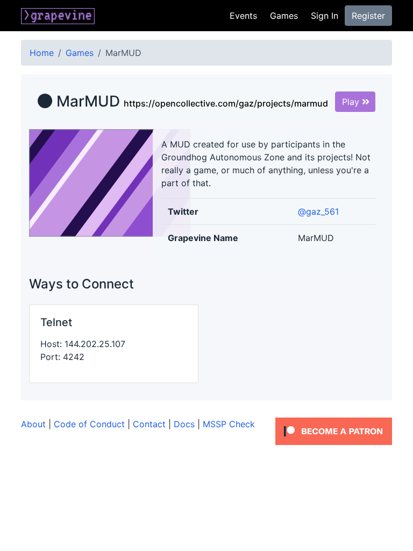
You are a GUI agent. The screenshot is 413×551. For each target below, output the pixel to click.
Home (42, 52)
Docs (184, 424)
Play (352, 101)
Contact (149, 424)
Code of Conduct (89, 424)
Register (368, 15)
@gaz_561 (318, 211)
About (33, 424)
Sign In (324, 15)
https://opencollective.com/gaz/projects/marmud (226, 103)
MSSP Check (229, 424)
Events (243, 15)
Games (284, 15)
